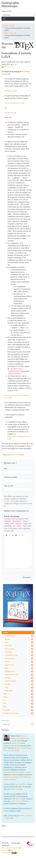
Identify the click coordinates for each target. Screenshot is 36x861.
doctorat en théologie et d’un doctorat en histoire (19, 738)
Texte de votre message (11, 516)
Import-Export (9, 665)
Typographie (9, 690)
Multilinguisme (9, 671)
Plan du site (5, 848)
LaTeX (12, 25)
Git (4, 700)
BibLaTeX (8, 645)
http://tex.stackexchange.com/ (14, 103)
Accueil (5, 25)
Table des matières (10, 681)
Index (6, 668)
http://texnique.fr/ (10, 91)
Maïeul (15, 64)
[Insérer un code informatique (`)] (22, 535)
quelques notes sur (17, 801)
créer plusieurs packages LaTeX (14, 777)
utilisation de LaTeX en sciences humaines (17, 772)
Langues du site (6, 11)
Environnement (9, 658)
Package (7, 678)
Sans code (13, 33)
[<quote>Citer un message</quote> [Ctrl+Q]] (16, 535)
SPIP (4, 694)
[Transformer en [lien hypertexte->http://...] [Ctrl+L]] (12, 535)
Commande (8, 652)
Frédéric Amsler (17, 743)
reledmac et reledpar (16, 789)
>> (32, 724)
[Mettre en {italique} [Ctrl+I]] (9, 535)
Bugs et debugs (9, 649)
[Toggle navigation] (4, 19)
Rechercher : (6, 720)
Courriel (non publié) (10, 477)
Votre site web (8, 486)
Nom (5, 468)
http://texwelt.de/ (10, 112)
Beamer (7, 639)
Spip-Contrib (19, 799)
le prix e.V (21, 784)
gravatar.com (8, 501)
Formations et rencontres (11, 713)
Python (5, 697)
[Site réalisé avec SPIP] (30, 844)
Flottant (7, 661)
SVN (4, 703)
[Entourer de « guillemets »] (19, 535)
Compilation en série (11, 655)
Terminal (7, 684)
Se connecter (14, 848)
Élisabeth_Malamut (11, 745)
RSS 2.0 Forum (8, 67)
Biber (6, 642)
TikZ (6, 687)
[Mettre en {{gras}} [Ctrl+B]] (6, 535)
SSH (4, 707)
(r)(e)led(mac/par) (10, 636)
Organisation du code (11, 674)
